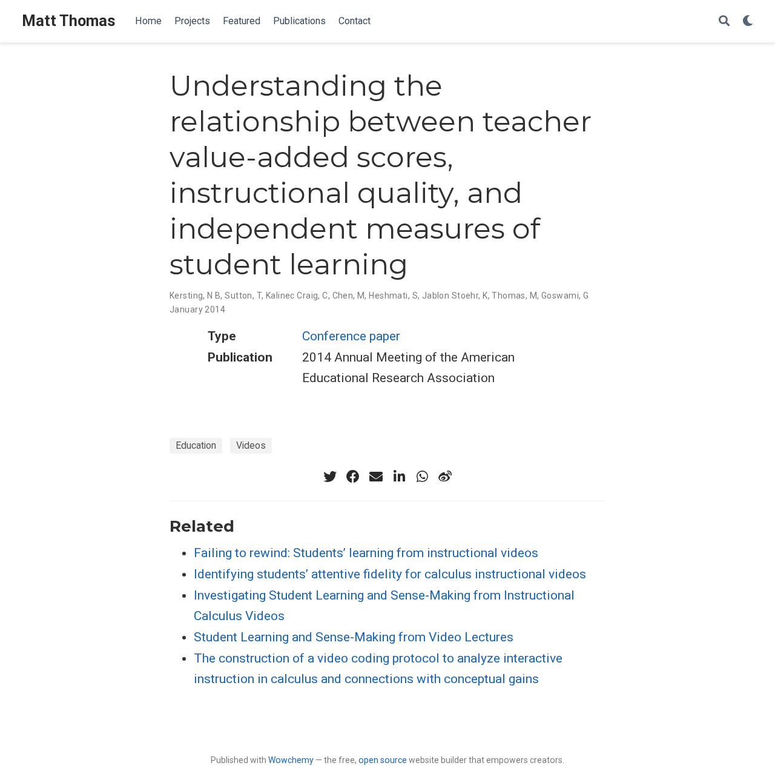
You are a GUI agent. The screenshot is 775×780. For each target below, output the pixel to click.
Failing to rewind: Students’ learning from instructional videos (366, 553)
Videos (251, 445)
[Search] (724, 21)
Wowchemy (291, 760)
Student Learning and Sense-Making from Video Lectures (353, 637)
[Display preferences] (747, 21)
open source (382, 760)
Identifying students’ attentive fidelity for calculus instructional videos (390, 574)
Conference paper (351, 336)
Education (196, 445)
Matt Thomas (69, 21)
